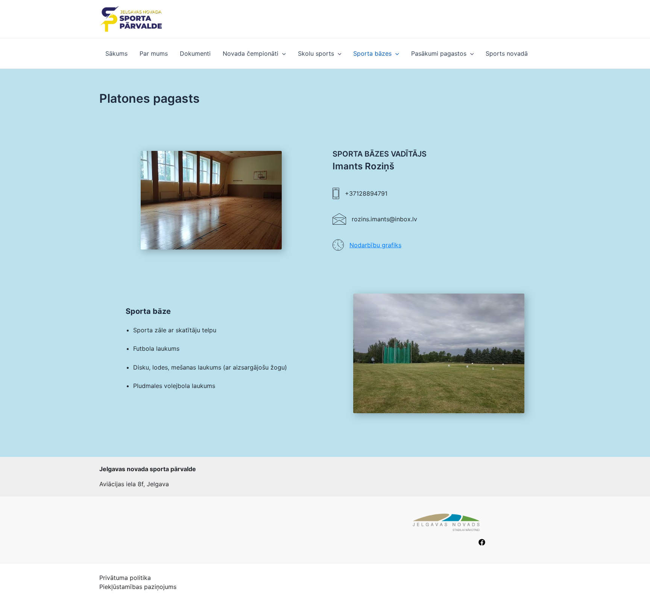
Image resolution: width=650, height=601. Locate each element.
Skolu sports (316, 53)
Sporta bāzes (372, 53)
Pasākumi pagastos (438, 53)
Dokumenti (195, 53)
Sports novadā (507, 53)
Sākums (116, 53)
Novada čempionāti (250, 53)
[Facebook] (481, 542)
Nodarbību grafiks (375, 245)
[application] (282, 53)
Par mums (154, 53)
